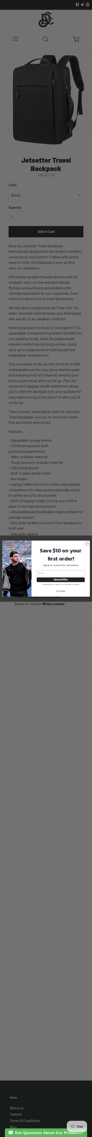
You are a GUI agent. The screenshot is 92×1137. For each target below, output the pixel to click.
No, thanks (60, 590)
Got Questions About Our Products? (48, 1133)
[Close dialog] (87, 543)
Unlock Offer (60, 579)
